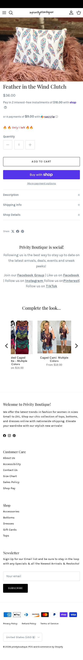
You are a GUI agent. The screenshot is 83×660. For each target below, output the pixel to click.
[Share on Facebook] (17, 231)
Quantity (9, 136)
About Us (9, 458)
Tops (6, 535)
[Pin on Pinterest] (22, 231)
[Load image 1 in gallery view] (41, 49)
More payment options (41, 183)
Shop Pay (9, 488)
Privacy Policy (10, 623)
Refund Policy (29, 623)
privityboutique (19, 646)
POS (30, 646)
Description (11, 195)
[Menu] (4, 12)
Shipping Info (12, 205)
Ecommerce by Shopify (50, 646)
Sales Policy (11, 482)
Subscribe (15, 588)
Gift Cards (10, 529)
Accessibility (12, 464)
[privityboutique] (41, 12)
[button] (41, 117)
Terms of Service (49, 623)
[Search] (12, 12)
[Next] (76, 345)
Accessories (11, 511)
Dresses (8, 523)
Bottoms (8, 517)
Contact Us (10, 470)
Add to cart (41, 161)
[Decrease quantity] (7, 144)
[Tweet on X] (12, 231)
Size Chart (10, 476)
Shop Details (11, 214)
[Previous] (7, 345)
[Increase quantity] (30, 144)
